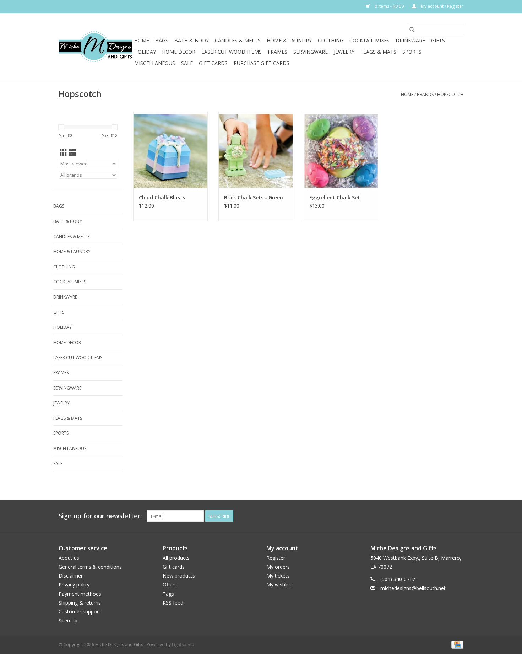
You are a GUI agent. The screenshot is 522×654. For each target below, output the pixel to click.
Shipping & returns (80, 602)
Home (141, 40)
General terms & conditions (90, 566)
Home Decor (178, 51)
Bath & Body (191, 40)
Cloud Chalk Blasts (162, 197)
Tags (168, 593)
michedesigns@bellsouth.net (413, 588)
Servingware (310, 51)
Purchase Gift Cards (261, 63)
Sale (187, 63)
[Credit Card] (456, 645)
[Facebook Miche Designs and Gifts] (445, 516)
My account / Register (441, 6)
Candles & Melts (238, 40)
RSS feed (173, 602)
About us (69, 557)
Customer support (79, 611)
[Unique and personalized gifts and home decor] (95, 46)
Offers (170, 584)
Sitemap (68, 620)
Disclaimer (71, 575)
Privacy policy (74, 584)
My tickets (278, 575)
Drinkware (410, 40)
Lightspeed (183, 645)
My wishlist (279, 584)
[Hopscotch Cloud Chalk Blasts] (170, 151)
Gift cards (213, 63)
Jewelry (344, 51)
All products (176, 557)
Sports (412, 51)
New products (179, 575)
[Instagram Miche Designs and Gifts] (457, 516)
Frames (277, 51)
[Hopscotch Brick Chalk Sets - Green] (255, 151)
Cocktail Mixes (369, 40)
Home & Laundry (289, 40)
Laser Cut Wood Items (231, 51)
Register (275, 557)
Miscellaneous (154, 63)
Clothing (330, 40)
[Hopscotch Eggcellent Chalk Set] (341, 151)
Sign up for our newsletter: (100, 516)
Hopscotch (450, 94)
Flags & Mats (378, 51)
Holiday (145, 51)
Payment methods (80, 593)
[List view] (72, 153)
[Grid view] (63, 153)
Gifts (438, 40)
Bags (161, 40)
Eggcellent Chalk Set (334, 197)
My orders (278, 566)
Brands (425, 94)
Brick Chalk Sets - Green (253, 197)
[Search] (412, 29)
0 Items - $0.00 (389, 6)
